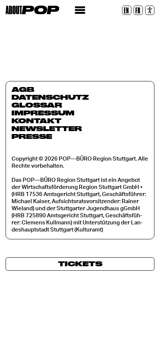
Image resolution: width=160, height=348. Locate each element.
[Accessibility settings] (149, 10)
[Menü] (80, 10)
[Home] (32, 10)
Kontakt (36, 120)
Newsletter (47, 128)
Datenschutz (50, 97)
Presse (32, 136)
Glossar (37, 105)
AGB (23, 89)
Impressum (43, 112)
